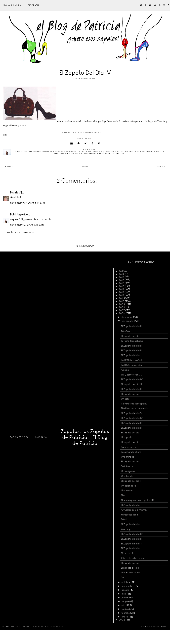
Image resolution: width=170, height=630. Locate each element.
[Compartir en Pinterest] (99, 143)
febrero (126, 612)
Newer (9, 167)
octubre (126, 582)
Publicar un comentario (20, 232)
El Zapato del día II (131, 326)
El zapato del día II (131, 480)
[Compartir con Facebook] (92, 143)
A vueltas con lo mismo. (134, 509)
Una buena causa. (131, 572)
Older (160, 167)
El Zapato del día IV (132, 379)
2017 (122, 280)
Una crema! (127, 490)
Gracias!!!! (127, 553)
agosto (126, 589)
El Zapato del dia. (130, 505)
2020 (122, 271)
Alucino (125, 369)
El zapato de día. (130, 567)
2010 (122, 301)
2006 (122, 313)
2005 (122, 619)
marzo (125, 609)
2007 (122, 310)
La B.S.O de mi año (131, 365)
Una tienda (127, 476)
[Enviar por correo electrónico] (71, 143)
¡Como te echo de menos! (135, 558)
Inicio (85, 167)
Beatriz (14, 192)
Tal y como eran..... (131, 374)
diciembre (127, 317)
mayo (125, 601)
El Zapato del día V (131, 413)
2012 (122, 295)
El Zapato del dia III (131, 345)
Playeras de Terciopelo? (134, 403)
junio (124, 597)
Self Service (127, 466)
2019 (122, 274)
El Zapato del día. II (131, 543)
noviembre (128, 320)
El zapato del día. (130, 442)
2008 (122, 307)
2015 (122, 286)
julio (124, 593)
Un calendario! (129, 485)
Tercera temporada (132, 340)
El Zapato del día (130, 355)
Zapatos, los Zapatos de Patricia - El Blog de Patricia (85, 437)
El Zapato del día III (131, 422)
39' (122, 577)
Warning (125, 529)
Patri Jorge (16, 214)
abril (124, 605)
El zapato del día (130, 336)
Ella (123, 495)
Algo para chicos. (130, 447)
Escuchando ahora (131, 451)
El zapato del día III (131, 384)
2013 (122, 292)
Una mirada (127, 456)
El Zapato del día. (130, 524)
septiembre (128, 586)
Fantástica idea (129, 514)
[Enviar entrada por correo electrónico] (85, 135)
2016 (122, 283)
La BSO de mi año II (131, 360)
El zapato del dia (130, 393)
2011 (121, 298)
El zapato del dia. (130, 562)
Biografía (33, 5)
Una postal (127, 437)
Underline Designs (158, 627)
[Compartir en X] (85, 143)
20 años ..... (127, 331)
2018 (122, 277)
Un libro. (125, 398)
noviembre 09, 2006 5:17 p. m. (27, 202)
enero (125, 616)
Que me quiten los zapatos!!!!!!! (138, 500)
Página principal (12, 5)
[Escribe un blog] (78, 143)
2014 (122, 289)
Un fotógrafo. (128, 471)
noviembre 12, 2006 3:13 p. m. (27, 224)
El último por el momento (134, 408)
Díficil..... (125, 519)
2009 (122, 304)
